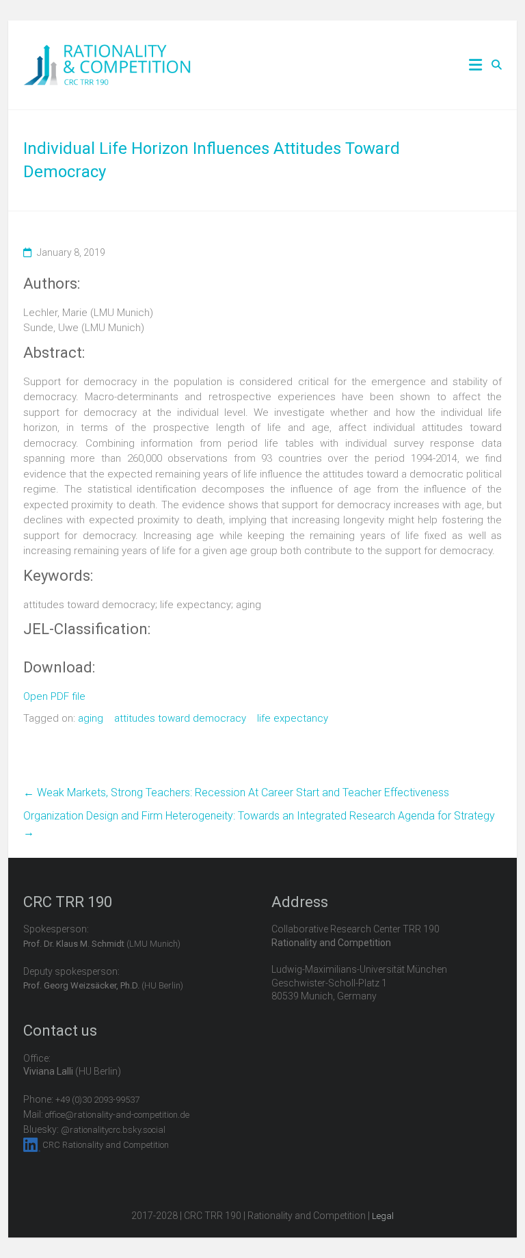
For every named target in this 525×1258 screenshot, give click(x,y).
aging (90, 718)
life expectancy (292, 718)
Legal (383, 1216)
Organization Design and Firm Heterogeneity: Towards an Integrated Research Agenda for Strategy (259, 824)
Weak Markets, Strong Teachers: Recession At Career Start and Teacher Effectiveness (236, 792)
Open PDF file (54, 696)
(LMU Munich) (101, 944)
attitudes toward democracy (180, 718)
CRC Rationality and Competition (105, 1145)
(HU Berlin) (103, 985)
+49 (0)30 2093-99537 (97, 1100)
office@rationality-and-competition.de (117, 1115)
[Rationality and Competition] (107, 52)
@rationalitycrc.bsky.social (113, 1130)
